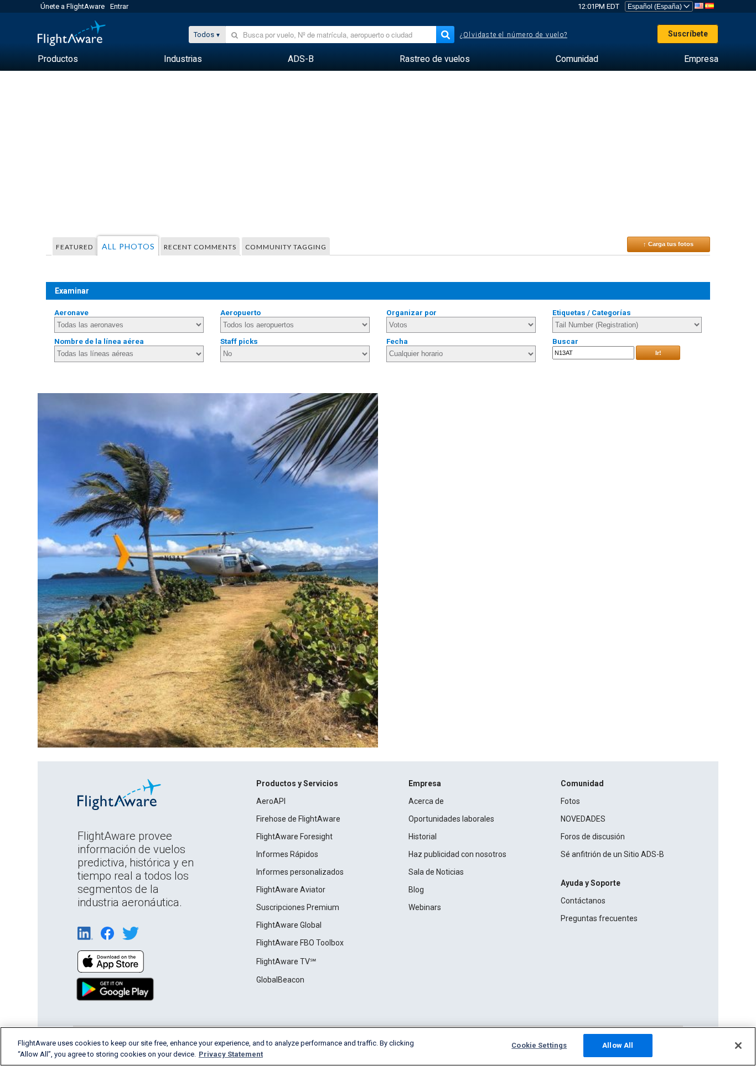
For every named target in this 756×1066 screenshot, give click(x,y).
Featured (74, 247)
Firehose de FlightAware (298, 818)
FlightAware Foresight (294, 836)
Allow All (617, 1045)
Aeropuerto (240, 313)
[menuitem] (58, 59)
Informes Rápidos (287, 854)
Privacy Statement (231, 1054)
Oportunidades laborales (451, 818)
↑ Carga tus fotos (668, 244)
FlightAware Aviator (290, 889)
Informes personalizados (300, 872)
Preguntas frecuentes (599, 918)
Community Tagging (286, 247)
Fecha (397, 341)
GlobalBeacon (280, 979)
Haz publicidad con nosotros (457, 854)
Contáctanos (583, 900)
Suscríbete (688, 33)
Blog (416, 889)
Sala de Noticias (436, 872)
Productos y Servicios (297, 783)
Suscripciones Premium (297, 907)
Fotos (570, 801)
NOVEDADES (583, 818)
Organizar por (411, 313)
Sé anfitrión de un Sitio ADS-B (612, 854)
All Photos (128, 246)
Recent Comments (200, 247)
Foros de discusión (593, 836)
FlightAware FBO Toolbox (300, 942)
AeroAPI (271, 801)
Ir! (658, 352)
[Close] (738, 1045)
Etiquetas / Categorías (591, 313)
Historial (422, 836)
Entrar (119, 6)
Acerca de (426, 801)
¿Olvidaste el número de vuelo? (513, 35)
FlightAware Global (289, 925)
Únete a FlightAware (72, 6)
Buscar (565, 341)
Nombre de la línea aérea (99, 341)
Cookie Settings (539, 1045)
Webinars (424, 907)
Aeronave (71, 313)
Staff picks (239, 341)
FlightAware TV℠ (286, 961)
